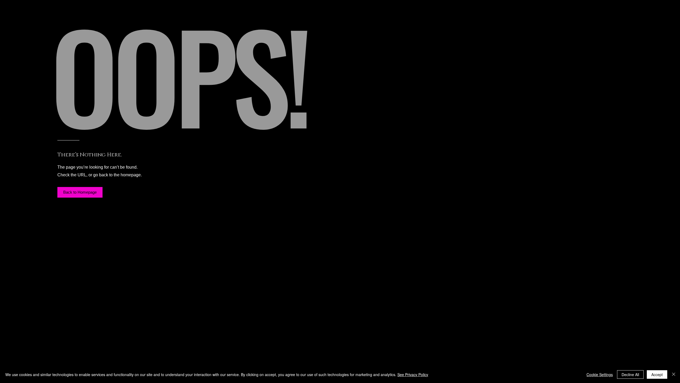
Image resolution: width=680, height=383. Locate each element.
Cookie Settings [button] (599, 374)
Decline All (630, 374)
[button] (80, 192)
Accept (657, 374)
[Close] (673, 374)
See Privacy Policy (412, 374)
